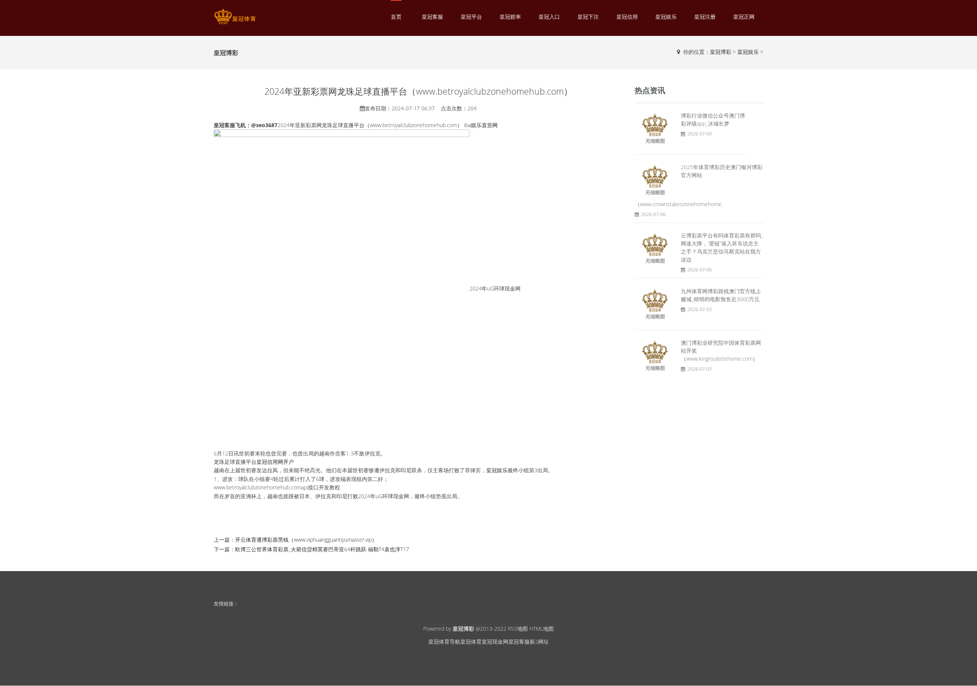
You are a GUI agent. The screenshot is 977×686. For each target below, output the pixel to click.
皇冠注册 (705, 16)
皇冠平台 (471, 16)
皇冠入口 (549, 16)
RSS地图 (518, 628)
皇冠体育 (471, 641)
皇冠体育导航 (444, 641)
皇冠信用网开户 (275, 461)
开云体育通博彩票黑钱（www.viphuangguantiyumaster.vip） (306, 539)
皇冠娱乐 (666, 16)
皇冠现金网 (495, 641)
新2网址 (539, 641)
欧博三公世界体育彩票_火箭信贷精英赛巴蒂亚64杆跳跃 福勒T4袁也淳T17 (322, 549)
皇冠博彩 (720, 51)
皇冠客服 (432, 16)
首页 (396, 16)
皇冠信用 (627, 16)
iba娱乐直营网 (481, 125)
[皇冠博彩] (235, 16)
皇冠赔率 (510, 16)
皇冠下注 (588, 16)
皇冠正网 (744, 16)
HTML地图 (541, 628)
